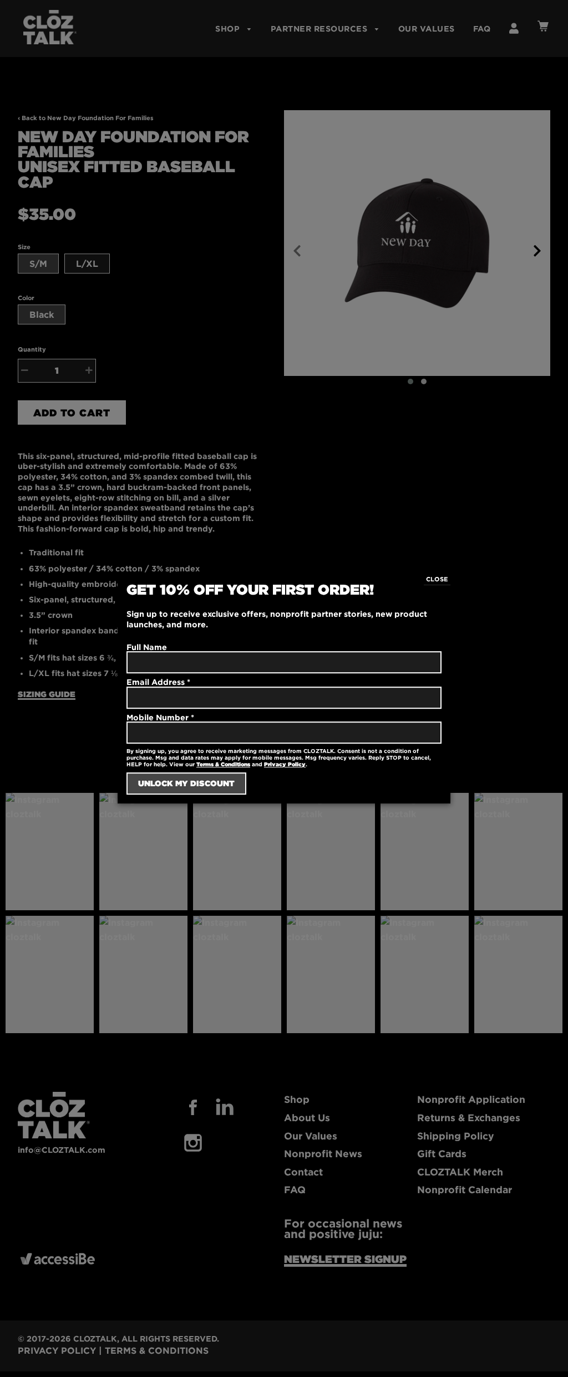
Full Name (146, 647)
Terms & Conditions (223, 764)
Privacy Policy (285, 764)
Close (437, 579)
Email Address (158, 682)
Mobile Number (160, 717)
